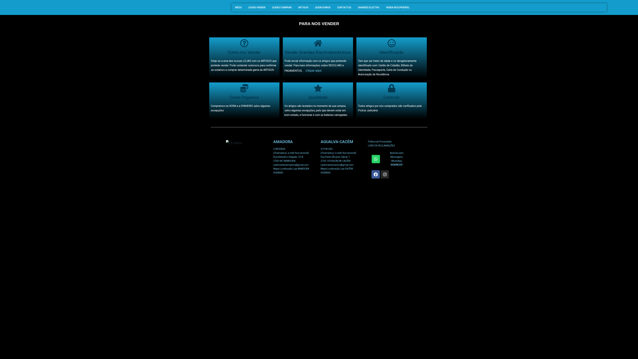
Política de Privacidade (380, 141)
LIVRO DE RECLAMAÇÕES (381, 145)
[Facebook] (376, 174)
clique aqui (313, 70)
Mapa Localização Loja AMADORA (291, 168)
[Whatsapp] (376, 159)
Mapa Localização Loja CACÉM (337, 168)
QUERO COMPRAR (282, 7)
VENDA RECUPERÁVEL (398, 7)
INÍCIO (238, 7)
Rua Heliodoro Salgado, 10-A (288, 157)
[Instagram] (385, 174)
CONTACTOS (344, 7)
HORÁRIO (278, 172)
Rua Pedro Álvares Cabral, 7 (335, 157)
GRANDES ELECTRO (368, 7)
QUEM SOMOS (322, 7)
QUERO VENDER (257, 7)
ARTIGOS (303, 7)
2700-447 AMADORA (284, 161)
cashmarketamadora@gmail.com (291, 165)
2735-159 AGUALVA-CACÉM (335, 161)
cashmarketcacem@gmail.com (337, 165)
